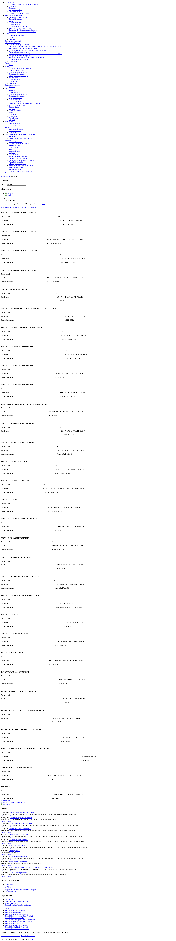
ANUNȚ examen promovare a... (19, 873)
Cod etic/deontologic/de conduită (19, 45)
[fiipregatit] (5, 804)
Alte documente (14, 154)
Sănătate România (10, 903)
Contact (7, 34)
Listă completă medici (16, 129)
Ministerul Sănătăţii (11, 899)
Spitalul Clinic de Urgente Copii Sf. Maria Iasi (20, 920)
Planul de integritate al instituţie (19, 52)
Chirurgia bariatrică (15, 110)
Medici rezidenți (14, 136)
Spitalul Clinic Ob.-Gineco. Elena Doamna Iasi (20, 921)
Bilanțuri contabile (15, 23)
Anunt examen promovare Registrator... (22, 812)
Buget (11, 21)
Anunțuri (12, 87)
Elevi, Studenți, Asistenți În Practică (20, 138)
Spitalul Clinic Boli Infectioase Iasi (16, 910)
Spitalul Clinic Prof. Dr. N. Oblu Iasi (16, 925)
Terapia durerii (13, 78)
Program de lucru (14, 123)
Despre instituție (10, 2)
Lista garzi (12, 114)
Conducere (12, 6)
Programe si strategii (15, 10)
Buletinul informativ (15, 19)
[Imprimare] (9, 193)
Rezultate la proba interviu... (18, 845)
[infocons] (13, 802)
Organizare (12, 8)
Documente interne (15, 151)
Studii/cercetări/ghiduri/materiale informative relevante (26, 57)
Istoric (11, 112)
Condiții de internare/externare (18, 72)
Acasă (7, 63)
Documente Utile (14, 125)
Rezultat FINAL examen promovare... (22, 823)
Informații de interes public (17, 164)
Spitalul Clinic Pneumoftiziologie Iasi (17, 914)
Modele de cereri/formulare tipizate (20, 28)
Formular (12, 39)
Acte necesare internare (16, 70)
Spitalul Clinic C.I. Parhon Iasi (15, 923)
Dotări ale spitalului (15, 101)
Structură (12, 90)
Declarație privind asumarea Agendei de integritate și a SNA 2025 (30, 50)
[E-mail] (8, 195)
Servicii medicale (14, 92)
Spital (7, 88)
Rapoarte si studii (14, 12)
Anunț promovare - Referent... (18, 856)
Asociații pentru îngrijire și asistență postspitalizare (25, 103)
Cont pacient (13, 81)
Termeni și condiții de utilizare (18, 156)
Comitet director (14, 107)
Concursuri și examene (12, 85)
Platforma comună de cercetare (19, 143)
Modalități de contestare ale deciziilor (21, 165)
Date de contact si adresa (17, 35)
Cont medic (12, 132)
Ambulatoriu (9, 121)
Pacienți (7, 67)
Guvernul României (11, 907)
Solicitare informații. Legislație (19, 17)
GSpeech (32, 939)
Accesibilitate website (16, 162)
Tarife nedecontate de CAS (17, 105)
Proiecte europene (14, 145)
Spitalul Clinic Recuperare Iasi (14, 918)
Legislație (12, 153)
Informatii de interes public (13, 15)
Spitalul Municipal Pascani (13, 912)
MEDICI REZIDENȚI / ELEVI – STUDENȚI (20, 134)
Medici (7, 127)
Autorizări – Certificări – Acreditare (20, 13)
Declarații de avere (15, 131)
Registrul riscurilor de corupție (18, 59)
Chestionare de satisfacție (17, 74)
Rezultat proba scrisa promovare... (20, 829)
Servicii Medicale (10, 891)
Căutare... (4, 184)
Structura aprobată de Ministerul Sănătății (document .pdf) (19, 207)
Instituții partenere (14, 99)
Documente (8, 149)
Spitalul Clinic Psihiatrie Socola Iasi (16, 927)
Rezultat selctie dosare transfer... (19, 862)
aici (43, 204)
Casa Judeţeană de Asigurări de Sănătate (18, 905)
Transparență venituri (16, 169)
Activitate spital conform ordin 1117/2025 (22, 32)
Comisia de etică (14, 147)
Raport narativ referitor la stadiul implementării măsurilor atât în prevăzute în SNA (35, 54)
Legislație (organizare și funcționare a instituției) (24, 4)
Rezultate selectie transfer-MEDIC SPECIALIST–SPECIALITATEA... (32, 867)
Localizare (12, 37)
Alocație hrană (13, 118)
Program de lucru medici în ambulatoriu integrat (20, 890)
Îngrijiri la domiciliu (15, 98)
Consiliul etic (13, 61)
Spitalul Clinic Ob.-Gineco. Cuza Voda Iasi (19, 916)
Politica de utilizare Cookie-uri (19, 158)
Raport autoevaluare (15, 142)
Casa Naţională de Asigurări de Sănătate (18, 901)
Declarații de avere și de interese (19, 26)
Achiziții (7, 173)
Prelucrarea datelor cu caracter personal (21, 160)
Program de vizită (14, 83)
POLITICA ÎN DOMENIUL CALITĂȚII (18, 171)
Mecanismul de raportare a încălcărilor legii (23, 48)
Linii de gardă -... (14, 851)
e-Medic (7, 909)
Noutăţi (11, 65)
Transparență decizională (13, 41)
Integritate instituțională (12, 43)
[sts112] (5, 801)
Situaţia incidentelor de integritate (19, 56)
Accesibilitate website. (28, 936)
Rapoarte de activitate (16, 167)
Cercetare (8, 140)
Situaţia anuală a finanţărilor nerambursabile (23, 30)
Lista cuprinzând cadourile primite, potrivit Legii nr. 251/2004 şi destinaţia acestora (35, 46)
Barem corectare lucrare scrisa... (19, 834)
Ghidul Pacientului (15, 79)
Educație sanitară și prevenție (18, 76)
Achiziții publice (14, 24)
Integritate (12, 120)
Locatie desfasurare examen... (18, 840)
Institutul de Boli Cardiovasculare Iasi (17, 929)
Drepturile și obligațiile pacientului (20, 68)
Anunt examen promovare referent (21, 818)
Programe (12, 109)
